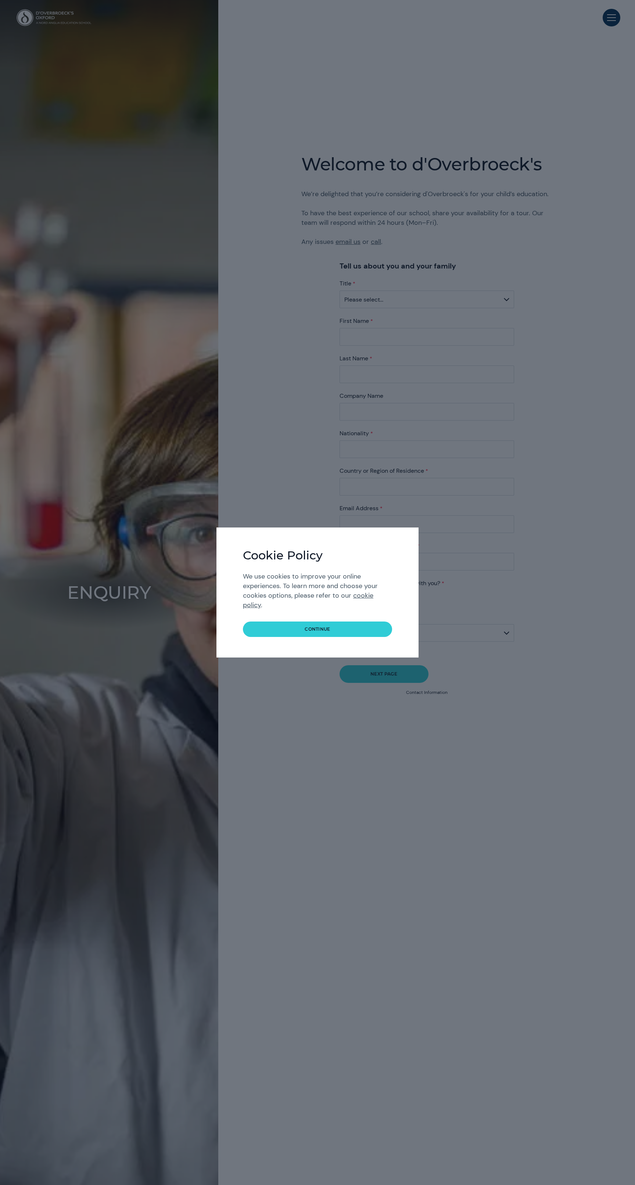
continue (317, 629)
